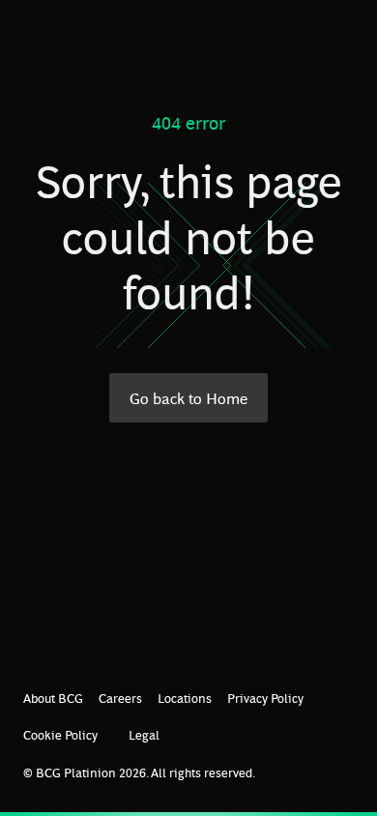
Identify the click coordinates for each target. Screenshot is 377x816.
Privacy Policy (265, 697)
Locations (185, 697)
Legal (144, 734)
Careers (120, 697)
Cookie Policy (60, 734)
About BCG (53, 697)
